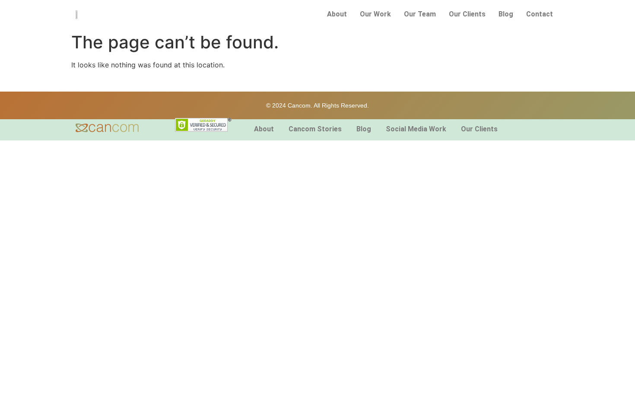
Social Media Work (416, 129)
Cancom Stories (315, 129)
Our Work (375, 14)
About (337, 14)
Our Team (420, 14)
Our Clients (467, 14)
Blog (505, 14)
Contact (539, 14)
